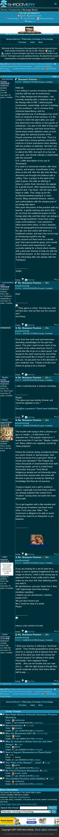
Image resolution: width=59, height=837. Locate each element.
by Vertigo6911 (38, 731)
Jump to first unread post (11, 76)
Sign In (23, 16)
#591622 (18, 563)
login (50, 51)
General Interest (13, 39)
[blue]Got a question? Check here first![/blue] (37, 408)
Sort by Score (22, 804)
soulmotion (19, 781)
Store (30, 21)
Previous (22, 42)
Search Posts (29, 19)
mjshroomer (20, 720)
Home (4, 10)
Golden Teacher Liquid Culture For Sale (28, 69)
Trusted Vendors (47, 19)
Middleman (13, 797)
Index (32, 42)
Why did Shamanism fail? (19, 733)
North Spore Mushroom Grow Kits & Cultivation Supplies (30, 64)
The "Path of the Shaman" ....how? (23, 763)
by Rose (36, 768)
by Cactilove (38, 739)
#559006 (18, 288)
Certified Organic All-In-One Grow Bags (16, 66)
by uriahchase (37, 723)
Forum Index (13, 19)
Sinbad (18, 757)
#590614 (18, 333)
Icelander (18, 728)
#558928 (18, 82)
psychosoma (21, 286)
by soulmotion (38, 784)
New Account (35, 16)
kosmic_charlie (21, 773)
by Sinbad (36, 760)
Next (40, 42)
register (7, 53)
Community (15, 10)
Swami (17, 736)
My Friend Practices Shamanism (22, 771)
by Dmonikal (37, 750)
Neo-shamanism (14, 725)
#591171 (18, 380)
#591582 (18, 426)
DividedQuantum (24, 797)
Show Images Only (8, 804)
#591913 (18, 640)
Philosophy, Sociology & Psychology (37, 39)
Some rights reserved (46, 830)
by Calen (36, 776)
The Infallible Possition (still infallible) (25, 779)
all (32, 726)
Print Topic (32, 804)
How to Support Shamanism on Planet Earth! (29, 752)
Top (57, 280)
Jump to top (6, 684)
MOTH (17, 747)
